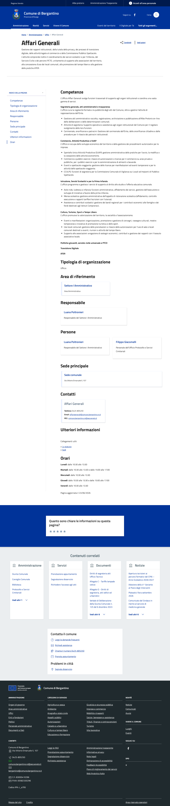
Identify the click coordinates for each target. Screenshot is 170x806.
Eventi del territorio (106, 25)
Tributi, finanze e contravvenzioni (102, 721)
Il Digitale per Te (127, 25)
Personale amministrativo (20, 726)
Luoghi (129, 728)
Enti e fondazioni (16, 717)
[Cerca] (156, 15)
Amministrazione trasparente (100, 747)
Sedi (64, 449)
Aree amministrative (17, 709)
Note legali (91, 756)
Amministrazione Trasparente (103, 3)
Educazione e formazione (59, 734)
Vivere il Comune (61, 25)
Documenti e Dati (16, 730)
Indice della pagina (18, 92)
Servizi (46, 25)
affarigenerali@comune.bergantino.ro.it (85, 414)
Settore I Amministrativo (78, 285)
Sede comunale (73, 375)
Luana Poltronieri (73, 312)
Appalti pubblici (54, 717)
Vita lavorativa (93, 730)
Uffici (10, 713)
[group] (26, 591)
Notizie (129, 704)
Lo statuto (66, 446)
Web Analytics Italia (96, 773)
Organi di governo (16, 704)
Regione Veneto (17, 3)
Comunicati (131, 709)
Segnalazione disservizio (58, 756)
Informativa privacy (95, 752)
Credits (29, 802)
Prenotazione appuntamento (60, 752)
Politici (11, 721)
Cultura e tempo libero (58, 730)
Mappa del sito (15, 802)
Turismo (90, 726)
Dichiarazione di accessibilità (99, 760)
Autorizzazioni (54, 721)
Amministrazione (21, 25)
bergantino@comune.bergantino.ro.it (25, 770)
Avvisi (128, 713)
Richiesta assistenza (57, 760)
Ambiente (52, 709)
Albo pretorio (78, 3)
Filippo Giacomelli (126, 342)
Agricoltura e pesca (56, 704)
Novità (36, 25)
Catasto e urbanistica (57, 726)
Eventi (128, 733)
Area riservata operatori (136, 802)
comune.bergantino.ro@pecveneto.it (82, 418)
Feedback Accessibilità (97, 765)
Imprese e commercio (96, 709)
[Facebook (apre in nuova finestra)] (133, 14)
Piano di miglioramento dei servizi (102, 769)
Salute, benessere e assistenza (100, 717)
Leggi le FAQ (53, 747)
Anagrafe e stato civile (58, 713)
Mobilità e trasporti (95, 713)
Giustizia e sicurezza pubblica (100, 704)
